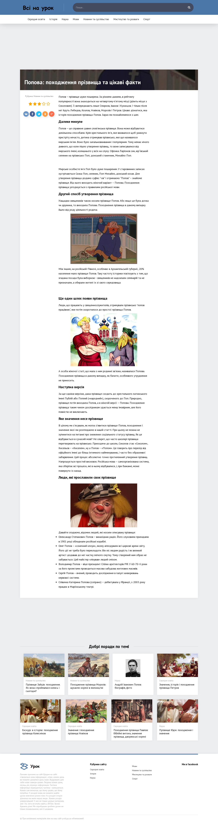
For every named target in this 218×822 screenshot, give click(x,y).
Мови (76, 19)
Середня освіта (36, 19)
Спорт (146, 19)
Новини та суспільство (96, 19)
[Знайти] (189, 7)
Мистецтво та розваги (126, 19)
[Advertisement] (109, 49)
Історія (53, 19)
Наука (65, 19)
